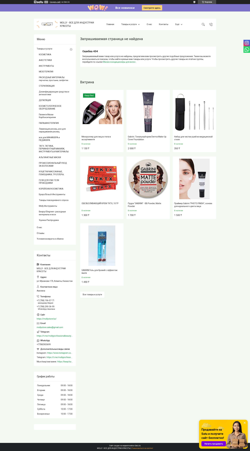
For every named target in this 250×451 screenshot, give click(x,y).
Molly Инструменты (48, 206)
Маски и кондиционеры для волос (119, 62)
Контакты (163, 24)
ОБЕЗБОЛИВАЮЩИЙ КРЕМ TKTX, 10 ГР (100, 203)
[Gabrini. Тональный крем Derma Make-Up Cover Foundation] (148, 112)
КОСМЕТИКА (45, 54)
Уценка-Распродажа (49, 220)
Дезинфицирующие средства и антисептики (54, 93)
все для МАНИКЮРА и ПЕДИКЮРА (49, 138)
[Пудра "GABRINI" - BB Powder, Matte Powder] (148, 179)
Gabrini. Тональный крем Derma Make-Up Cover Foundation (147, 138)
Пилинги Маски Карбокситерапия (47, 116)
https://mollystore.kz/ (47, 319)
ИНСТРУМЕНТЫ (46, 66)
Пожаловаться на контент (142, 448)
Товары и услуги (129, 24)
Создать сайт (55, 2)
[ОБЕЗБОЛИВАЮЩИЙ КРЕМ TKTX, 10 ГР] (102, 179)
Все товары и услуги (92, 294)
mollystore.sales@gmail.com (50, 327)
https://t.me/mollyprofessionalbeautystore (55, 336)
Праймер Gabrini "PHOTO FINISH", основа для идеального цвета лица (193, 204)
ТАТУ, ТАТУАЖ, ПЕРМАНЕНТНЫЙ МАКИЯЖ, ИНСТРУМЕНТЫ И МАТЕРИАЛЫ (54, 149)
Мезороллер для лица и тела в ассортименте (96, 138)
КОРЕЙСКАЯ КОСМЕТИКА (51, 189)
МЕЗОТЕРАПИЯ (46, 71)
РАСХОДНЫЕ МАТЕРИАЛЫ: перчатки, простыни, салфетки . (54, 78)
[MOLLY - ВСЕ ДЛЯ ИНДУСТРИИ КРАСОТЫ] (47, 24)
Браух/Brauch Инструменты (52, 194)
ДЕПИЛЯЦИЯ (45, 100)
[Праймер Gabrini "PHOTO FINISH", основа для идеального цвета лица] (194, 179)
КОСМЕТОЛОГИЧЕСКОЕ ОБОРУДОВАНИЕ (50, 107)
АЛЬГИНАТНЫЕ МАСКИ (50, 157)
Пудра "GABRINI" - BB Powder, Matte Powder (144, 204)
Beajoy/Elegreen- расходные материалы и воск (52, 213)
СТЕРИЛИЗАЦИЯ (47, 86)
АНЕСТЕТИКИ (45, 60)
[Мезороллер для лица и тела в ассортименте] (102, 112)
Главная (110, 24)
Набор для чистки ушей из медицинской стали (193, 138)
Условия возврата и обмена (50, 239)
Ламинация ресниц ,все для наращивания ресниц (52, 130)
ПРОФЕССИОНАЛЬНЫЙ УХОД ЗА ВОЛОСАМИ (53, 164)
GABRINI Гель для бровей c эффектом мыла (99, 271)
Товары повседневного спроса (53, 200)
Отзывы (40, 233)
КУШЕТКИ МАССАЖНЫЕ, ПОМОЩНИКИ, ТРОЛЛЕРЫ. (51, 173)
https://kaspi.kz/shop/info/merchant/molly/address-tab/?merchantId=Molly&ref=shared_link (65, 361)
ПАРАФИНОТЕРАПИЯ (49, 123)
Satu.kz (138, 446)
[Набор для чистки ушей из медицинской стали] (194, 112)
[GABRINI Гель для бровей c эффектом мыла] (102, 246)
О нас (149, 24)
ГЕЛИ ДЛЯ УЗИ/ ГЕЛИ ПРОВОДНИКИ (49, 181)
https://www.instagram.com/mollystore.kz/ (60, 353)
